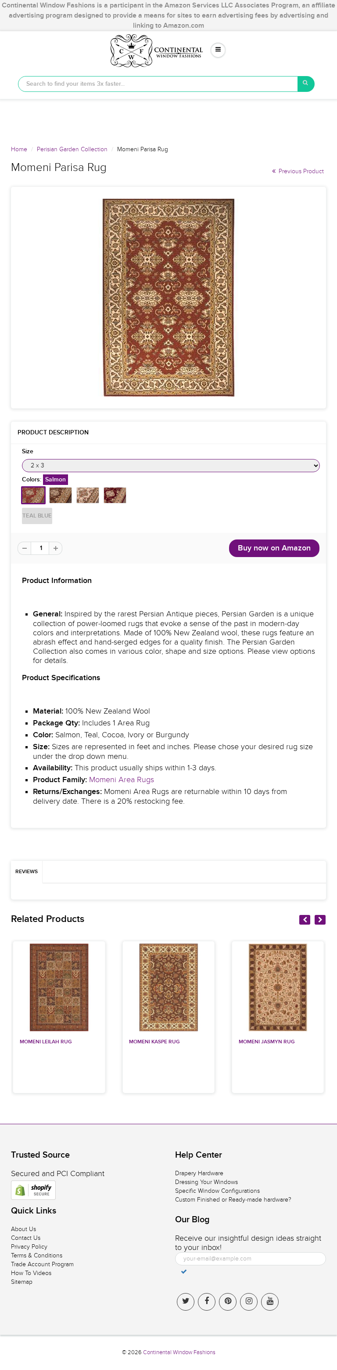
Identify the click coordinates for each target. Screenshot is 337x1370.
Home (19, 149)
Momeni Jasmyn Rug (267, 1042)
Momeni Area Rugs (121, 779)
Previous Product (300, 171)
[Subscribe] (184, 1271)
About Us (23, 1229)
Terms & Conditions (36, 1255)
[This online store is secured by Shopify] (33, 1190)
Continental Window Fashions (179, 1352)
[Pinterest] (228, 1302)
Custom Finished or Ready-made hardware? (233, 1199)
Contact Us (25, 1238)
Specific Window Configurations (217, 1191)
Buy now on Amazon (274, 548)
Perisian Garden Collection (72, 149)
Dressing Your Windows (206, 1182)
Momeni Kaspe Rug (154, 1042)
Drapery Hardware (199, 1173)
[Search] (306, 84)
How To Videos (31, 1273)
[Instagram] (249, 1302)
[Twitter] (185, 1302)
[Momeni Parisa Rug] (168, 298)
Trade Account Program (42, 1264)
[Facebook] (206, 1302)
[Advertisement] (168, 118)
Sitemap (21, 1282)
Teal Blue (37, 516)
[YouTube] (270, 1302)
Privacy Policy (29, 1246)
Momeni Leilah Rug (46, 1042)
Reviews (26, 871)
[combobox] (158, 84)
